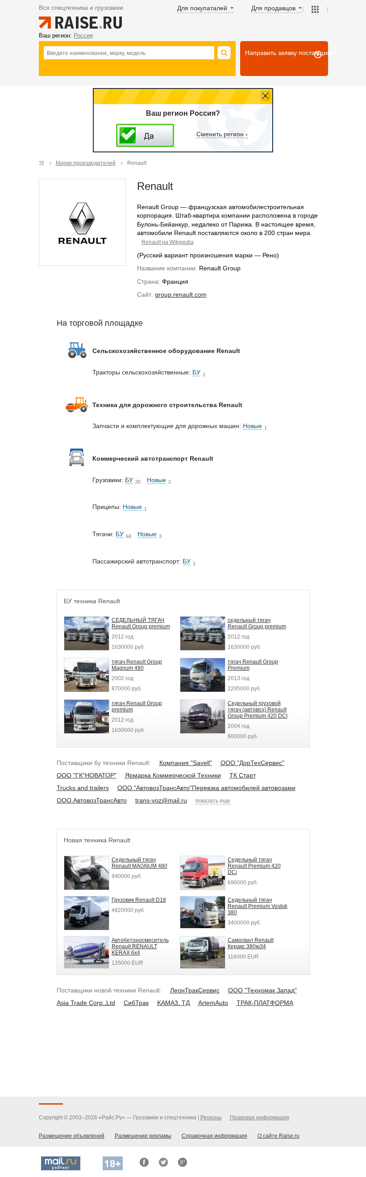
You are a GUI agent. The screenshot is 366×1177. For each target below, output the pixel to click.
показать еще (212, 801)
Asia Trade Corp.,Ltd (86, 1002)
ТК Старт (242, 775)
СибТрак (136, 1002)
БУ (196, 372)
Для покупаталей (202, 8)
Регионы (211, 1117)
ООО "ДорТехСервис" (252, 762)
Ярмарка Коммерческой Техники (173, 775)
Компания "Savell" (185, 762)
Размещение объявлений (71, 1136)
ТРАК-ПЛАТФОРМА (265, 1002)
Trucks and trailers (83, 787)
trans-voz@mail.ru (161, 800)
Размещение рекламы (143, 1136)
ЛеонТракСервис (195, 990)
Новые (252, 425)
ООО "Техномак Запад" (262, 990)
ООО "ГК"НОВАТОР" (86, 775)
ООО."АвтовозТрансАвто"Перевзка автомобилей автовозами (206, 787)
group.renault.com (181, 294)
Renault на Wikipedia (167, 242)
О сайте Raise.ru (278, 1136)
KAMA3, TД (173, 1002)
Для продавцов (273, 8)
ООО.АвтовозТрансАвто (92, 800)
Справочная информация (214, 1136)
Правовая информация (259, 1117)
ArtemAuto (213, 1002)
